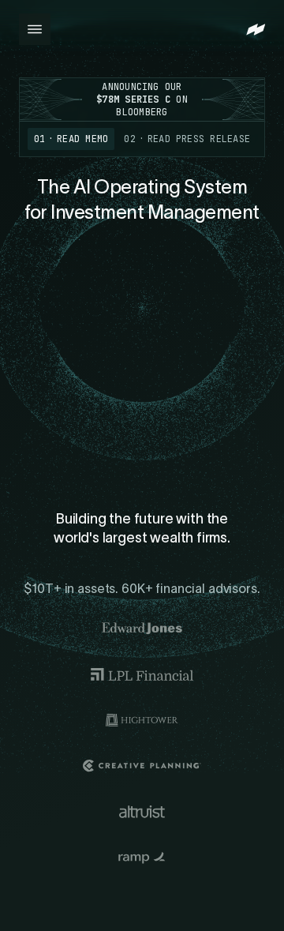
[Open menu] (34, 29)
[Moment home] (255, 30)
